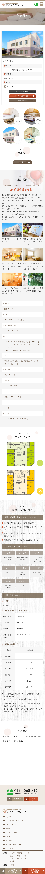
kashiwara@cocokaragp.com (21, 350)
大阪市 (12, 853)
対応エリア (9, 848)
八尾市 (26, 858)
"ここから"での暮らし (12, 832)
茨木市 (19, 853)
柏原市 (19, 858)
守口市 (26, 856)
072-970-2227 (9, 78)
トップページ (10, 817)
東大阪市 (13, 861)
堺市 (18, 856)
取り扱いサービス (11, 824)
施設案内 (8, 829)
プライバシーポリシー (13, 844)
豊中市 (12, 858)
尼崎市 (11, 865)
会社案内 (8, 836)
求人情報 (8, 840)
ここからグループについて (14, 821)
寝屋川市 (13, 856)
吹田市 (26, 853)
